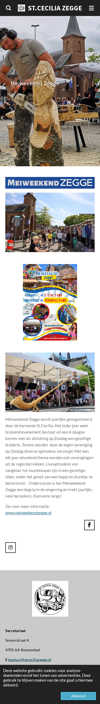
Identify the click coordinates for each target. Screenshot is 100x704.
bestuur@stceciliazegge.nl (29, 659)
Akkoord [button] (78, 696)
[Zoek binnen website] (8, 8)
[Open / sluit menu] (91, 8)
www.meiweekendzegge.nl (28, 512)
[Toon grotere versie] (50, 302)
